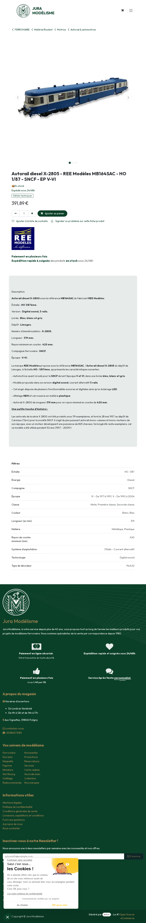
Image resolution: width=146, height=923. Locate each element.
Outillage (8, 778)
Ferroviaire (9, 752)
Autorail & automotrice (83, 29)
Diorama (7, 757)
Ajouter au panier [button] (54, 213)
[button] (18, 97)
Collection (30, 778)
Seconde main (32, 774)
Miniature (8, 769)
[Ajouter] (32, 213)
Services (29, 765)
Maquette (8, 761)
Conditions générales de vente (20, 811)
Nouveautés (31, 752)
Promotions (31, 757)
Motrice (61, 29)
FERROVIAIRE (22, 29)
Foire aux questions (14, 819)
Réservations (31, 761)
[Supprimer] (16, 213)
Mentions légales (12, 802)
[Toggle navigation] (130, 10)
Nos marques (31, 782)
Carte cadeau (32, 769)
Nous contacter (11, 828)
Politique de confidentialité (17, 807)
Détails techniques (22, 195)
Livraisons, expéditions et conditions (23, 815)
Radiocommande (12, 782)
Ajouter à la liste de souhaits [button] (32, 221)
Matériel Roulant (43, 29)
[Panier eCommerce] (122, 10)
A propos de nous (13, 824)
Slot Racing (9, 774)
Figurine (7, 765)
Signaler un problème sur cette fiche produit (79, 221)
